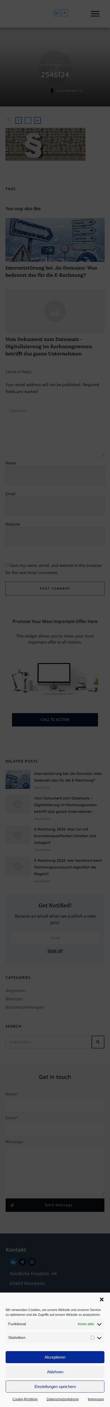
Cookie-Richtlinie (25, 1399)
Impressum (96, 1399)
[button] (101, 1299)
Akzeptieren (55, 1357)
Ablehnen (55, 1372)
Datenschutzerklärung (63, 1399)
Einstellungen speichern (55, 1386)
